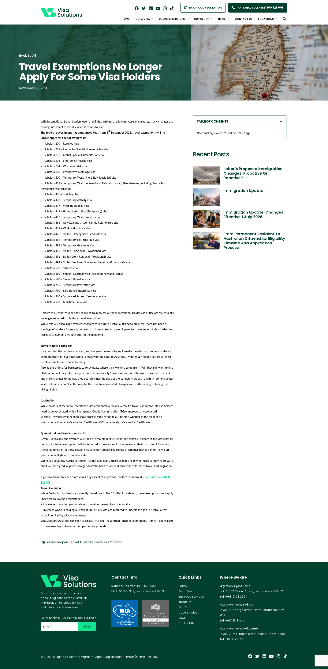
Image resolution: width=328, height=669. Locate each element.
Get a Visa (142, 19)
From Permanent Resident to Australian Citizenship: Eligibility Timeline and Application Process (254, 240)
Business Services (191, 597)
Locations (266, 19)
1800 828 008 (146, 586)
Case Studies (187, 612)
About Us (184, 602)
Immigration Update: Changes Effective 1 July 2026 (253, 214)
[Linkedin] (151, 8)
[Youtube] (158, 8)
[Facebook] (137, 8)
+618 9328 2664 (236, 597)
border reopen (57, 542)
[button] (284, 18)
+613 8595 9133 (235, 639)
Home (126, 19)
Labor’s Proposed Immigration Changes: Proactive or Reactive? (253, 173)
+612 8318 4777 (235, 620)
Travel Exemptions (108, 542)
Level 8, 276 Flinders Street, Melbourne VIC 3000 (253, 634)
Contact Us (243, 19)
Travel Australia (81, 542)
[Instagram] (165, 8)
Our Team (185, 607)
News (222, 19)
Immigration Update (243, 190)
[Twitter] (144, 8)
